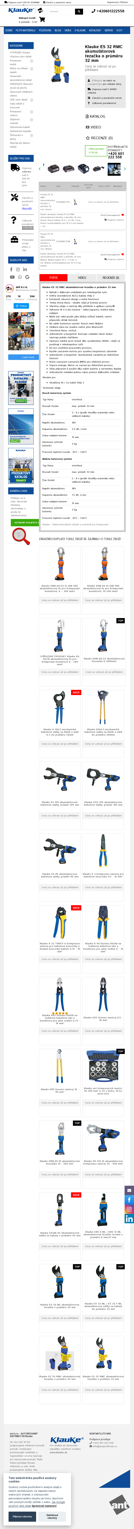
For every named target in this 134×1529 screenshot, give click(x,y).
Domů (9, 30)
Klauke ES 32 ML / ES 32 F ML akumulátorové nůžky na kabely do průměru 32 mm (103, 1306)
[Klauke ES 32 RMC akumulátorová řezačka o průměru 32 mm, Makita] (75, 241)
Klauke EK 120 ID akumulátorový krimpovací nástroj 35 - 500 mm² (103, 1162)
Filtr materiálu (25, 30)
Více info (27, 208)
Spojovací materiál (15, 121)
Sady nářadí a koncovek (17, 105)
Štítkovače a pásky (16, 137)
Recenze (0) (101, 138)
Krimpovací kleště (15, 62)
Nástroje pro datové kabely (20, 145)
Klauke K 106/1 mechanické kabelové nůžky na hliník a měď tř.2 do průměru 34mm (60, 732)
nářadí (27, 1456)
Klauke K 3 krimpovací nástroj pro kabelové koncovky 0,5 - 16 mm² (103, 875)
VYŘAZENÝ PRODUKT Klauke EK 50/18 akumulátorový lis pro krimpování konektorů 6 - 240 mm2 (59, 660)
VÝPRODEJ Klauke (20, 52)
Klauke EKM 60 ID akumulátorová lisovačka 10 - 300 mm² (60, 1162)
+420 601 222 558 (116, 155)
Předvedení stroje (96, 150)
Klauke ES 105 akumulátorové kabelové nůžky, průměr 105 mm (59, 804)
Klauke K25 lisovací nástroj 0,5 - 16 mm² (103, 1019)
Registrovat (112, 2)
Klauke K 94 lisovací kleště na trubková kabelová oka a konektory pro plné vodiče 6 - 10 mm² (103, 947)
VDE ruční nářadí (18, 99)
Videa (68, 30)
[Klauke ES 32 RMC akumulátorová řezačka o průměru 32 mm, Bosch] (75, 202)
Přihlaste (97, 80)
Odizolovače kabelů (20, 127)
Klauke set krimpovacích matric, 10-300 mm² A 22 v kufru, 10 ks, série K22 (103, 1091)
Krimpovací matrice (15, 113)
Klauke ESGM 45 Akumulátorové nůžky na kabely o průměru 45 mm (59, 1234)
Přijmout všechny (22, 1516)
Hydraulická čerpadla (20, 131)
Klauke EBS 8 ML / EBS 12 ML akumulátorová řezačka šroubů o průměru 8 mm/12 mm (103, 1234)
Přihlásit (124, 2)
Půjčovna (45, 30)
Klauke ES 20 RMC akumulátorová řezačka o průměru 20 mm (59, 1378)
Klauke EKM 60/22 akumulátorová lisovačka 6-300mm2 (104, 660)
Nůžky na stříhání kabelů (19, 70)
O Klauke (80, 30)
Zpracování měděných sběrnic (21, 94)
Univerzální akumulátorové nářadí (21, 78)
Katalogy (95, 30)
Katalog (96, 116)
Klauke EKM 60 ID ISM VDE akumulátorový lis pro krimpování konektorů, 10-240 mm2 (103, 588)
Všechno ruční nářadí (21, 56)
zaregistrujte (95, 84)
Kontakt (11, 38)
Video (95, 127)
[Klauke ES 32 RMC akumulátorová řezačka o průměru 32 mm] (59, 65)
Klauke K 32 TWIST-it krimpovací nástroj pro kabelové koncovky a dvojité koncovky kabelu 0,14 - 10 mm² (60, 947)
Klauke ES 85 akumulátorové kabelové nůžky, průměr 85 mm (60, 875)
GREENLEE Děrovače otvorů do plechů (21, 86)
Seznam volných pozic (30, 522)
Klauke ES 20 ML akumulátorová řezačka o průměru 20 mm (59, 1306)
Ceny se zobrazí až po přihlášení (100, 68)
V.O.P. (119, 30)
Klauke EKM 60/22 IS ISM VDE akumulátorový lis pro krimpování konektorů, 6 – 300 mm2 (60, 588)
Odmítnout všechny (52, 1516)
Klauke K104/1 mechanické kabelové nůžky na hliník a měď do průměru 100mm (103, 732)
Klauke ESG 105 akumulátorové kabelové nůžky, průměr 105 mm (103, 804)
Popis (53, 277)
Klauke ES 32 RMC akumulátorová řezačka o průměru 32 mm (103, 1378)
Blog (58, 30)
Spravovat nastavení (44, 1505)
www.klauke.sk (58, 1452)
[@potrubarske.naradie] (9, 288)
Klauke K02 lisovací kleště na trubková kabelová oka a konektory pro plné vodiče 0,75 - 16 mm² (60, 1019)
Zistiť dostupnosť (110, 215)
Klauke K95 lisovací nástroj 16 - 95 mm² (60, 1091)
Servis (109, 30)
